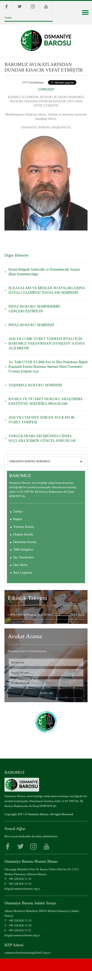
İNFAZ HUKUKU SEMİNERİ (31, 325)
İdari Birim (20, 565)
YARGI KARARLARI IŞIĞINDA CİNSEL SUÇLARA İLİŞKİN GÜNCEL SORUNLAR (42, 438)
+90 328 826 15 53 (19, 920)
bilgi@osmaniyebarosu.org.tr (22, 888)
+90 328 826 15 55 (19, 878)
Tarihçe (18, 511)
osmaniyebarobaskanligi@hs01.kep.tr (27, 952)
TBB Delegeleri (23, 549)
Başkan (17, 519)
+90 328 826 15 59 (19, 925)
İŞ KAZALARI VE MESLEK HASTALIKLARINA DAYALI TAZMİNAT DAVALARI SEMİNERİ (46, 290)
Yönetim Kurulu (23, 527)
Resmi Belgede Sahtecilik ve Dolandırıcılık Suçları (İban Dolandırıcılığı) (44, 271)
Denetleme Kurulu (24, 542)
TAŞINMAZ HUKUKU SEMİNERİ (35, 385)
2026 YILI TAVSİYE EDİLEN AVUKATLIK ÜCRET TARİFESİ (41, 420)
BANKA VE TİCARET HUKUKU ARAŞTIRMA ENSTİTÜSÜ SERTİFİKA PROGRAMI (45, 401)
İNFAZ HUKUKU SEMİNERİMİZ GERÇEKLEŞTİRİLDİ (34, 308)
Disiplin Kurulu (23, 534)
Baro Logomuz (22, 572)
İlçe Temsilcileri (23, 557)
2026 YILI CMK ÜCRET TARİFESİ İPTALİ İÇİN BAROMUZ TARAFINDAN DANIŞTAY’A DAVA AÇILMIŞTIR (46, 343)
